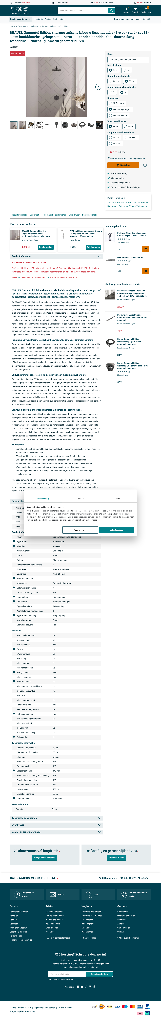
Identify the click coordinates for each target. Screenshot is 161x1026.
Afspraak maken (133, 19)
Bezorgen (14, 923)
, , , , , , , (127, 204)
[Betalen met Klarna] (140, 1013)
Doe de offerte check (55, 915)
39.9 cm (116, 143)
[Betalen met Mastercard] (132, 1006)
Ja (128, 70)
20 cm (116, 81)
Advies (48, 19)
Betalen (13, 919)
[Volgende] (98, 87)
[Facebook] (77, 986)
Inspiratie (38, 19)
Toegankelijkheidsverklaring (22, 1011)
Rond (115, 126)
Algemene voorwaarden (44, 1007)
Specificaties (36, 214)
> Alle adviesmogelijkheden (58, 937)
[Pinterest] (86, 986)
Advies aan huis (53, 923)
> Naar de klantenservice (21, 939)
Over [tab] (118, 499)
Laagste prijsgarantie (120, 182)
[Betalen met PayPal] (147, 1006)
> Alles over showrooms (128, 937)
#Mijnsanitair (87, 931)
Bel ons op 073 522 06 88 (138, 894)
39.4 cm (132, 137)
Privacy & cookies (66, 1007)
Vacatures (121, 919)
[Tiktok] (94, 986)
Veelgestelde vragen (28, 894)
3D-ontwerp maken (54, 919)
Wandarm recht (120, 115)
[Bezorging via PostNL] (102, 1006)
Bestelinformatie (89, 214)
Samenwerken (123, 927)
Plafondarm (118, 103)
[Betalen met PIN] (140, 1006)
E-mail (61, 894)
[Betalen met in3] (147, 1013)
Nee (115, 70)
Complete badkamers (91, 911)
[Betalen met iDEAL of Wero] (109, 1006)
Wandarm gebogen (121, 109)
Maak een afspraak (54, 911)
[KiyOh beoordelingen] (94, 1006)
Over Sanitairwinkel (126, 915)
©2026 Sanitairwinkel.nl (20, 1007)
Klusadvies (50, 931)
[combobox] (83, 10)
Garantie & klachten (18, 931)
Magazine (86, 927)
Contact (120, 931)
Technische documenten (55, 214)
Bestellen (14, 915)
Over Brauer (74, 214)
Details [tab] (80, 499)
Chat (96, 894)
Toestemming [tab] (43, 499)
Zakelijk (146, 19)
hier (19, 277)
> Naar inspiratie (89, 937)
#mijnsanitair (59, 19)
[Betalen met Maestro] (125, 1006)
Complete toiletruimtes (92, 915)
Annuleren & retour (18, 927)
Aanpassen (79, 530)
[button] (145, 165)
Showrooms (119, 19)
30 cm (131, 81)
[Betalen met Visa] (117, 1006)
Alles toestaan (116, 530)
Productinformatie (19, 214)
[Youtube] (82, 986)
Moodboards (87, 919)
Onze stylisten (52, 927)
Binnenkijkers (88, 923)
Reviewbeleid (16, 935)
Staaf (130, 126)
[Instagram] (90, 986)
